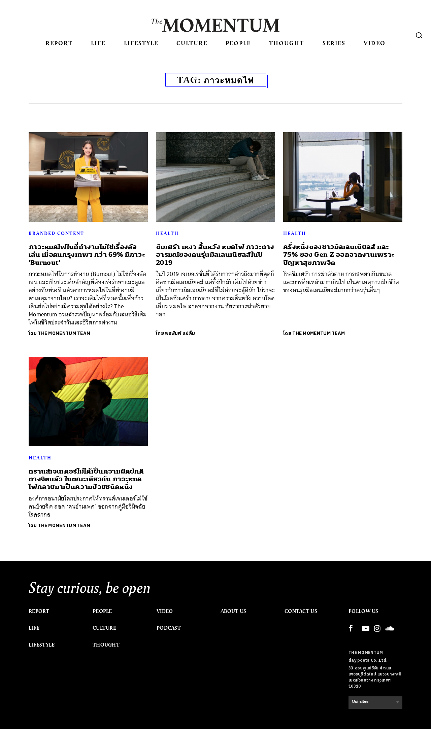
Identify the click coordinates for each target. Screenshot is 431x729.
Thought (286, 43)
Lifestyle (141, 43)
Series (334, 43)
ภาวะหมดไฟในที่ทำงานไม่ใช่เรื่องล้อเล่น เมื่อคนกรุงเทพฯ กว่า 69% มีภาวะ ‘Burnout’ (87, 255)
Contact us (301, 611)
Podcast (169, 628)
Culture (191, 43)
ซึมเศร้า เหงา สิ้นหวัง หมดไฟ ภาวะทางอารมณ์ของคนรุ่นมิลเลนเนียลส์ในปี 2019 (215, 255)
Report (59, 43)
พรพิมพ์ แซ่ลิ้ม (180, 333)
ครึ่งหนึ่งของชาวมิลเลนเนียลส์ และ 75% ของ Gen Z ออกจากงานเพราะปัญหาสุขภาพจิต (338, 255)
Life (98, 43)
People (238, 43)
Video (375, 43)
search (419, 35)
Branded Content (56, 233)
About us (233, 611)
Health (167, 233)
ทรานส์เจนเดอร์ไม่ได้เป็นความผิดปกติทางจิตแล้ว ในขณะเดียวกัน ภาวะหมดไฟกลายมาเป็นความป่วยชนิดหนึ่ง (86, 479)
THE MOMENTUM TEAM (64, 333)
